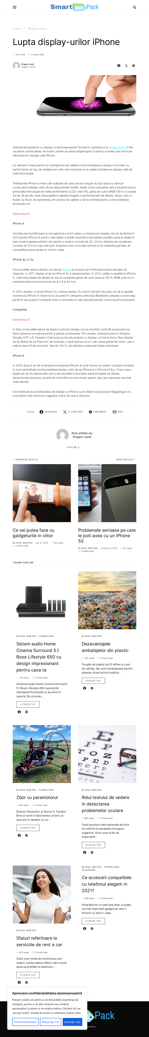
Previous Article (27, 459)
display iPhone (118, 147)
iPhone (66, 269)
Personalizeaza (25, 1021)
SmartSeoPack (87, 1026)
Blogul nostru (37, 28)
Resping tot (50, 1021)
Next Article (124, 459)
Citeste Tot (28, 704)
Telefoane (88, 870)
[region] (47, 1008)
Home (17, 28)
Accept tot (72, 1021)
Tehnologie (46, 636)
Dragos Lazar (27, 64)
